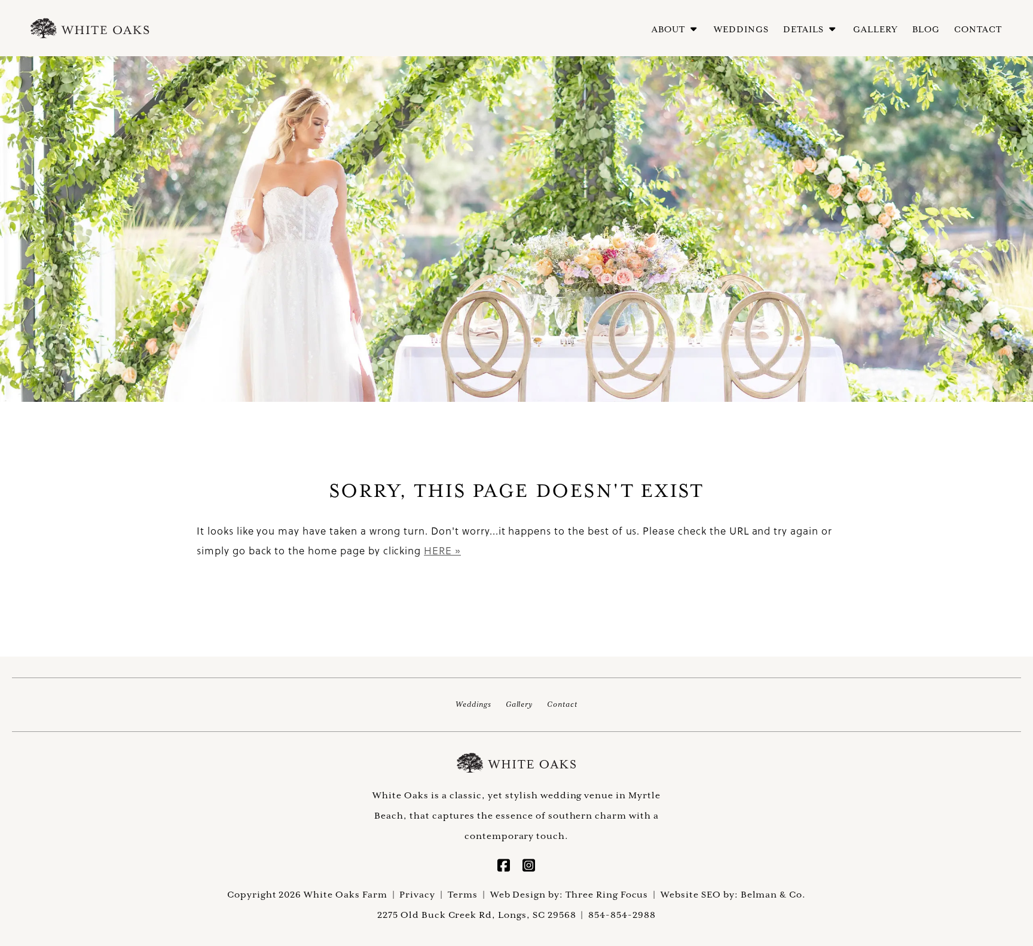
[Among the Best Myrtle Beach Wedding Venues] (89, 28)
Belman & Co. (773, 894)
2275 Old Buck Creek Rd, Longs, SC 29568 (476, 915)
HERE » (442, 550)
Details (804, 29)
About (669, 29)
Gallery (875, 29)
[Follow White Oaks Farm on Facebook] (504, 867)
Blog (926, 29)
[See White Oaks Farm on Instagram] (529, 867)
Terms (463, 894)
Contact (978, 29)
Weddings (741, 29)
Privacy (417, 894)
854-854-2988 (622, 915)
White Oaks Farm (516, 763)
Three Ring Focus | (613, 894)
